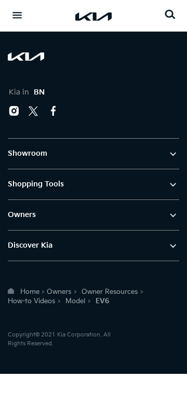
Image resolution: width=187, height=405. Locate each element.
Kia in (27, 92)
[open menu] (17, 15)
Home (29, 292)
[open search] (170, 14)
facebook (53, 111)
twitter (34, 111)
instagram (14, 111)
